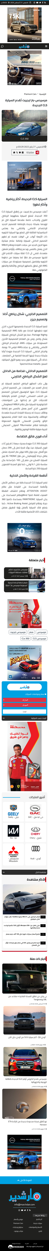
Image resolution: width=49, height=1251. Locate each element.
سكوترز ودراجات (18, 1227)
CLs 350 (25, 638)
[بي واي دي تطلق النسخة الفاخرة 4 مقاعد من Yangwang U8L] (24, 979)
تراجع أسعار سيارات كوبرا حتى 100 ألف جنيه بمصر (23, 934)
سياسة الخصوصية (16, 1243)
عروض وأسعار (18, 1219)
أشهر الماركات (37, 797)
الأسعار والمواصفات (35, 1227)
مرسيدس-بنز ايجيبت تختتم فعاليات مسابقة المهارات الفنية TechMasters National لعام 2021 (17, 571)
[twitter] (40, 2)
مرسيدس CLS (39, 638)
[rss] (45, 2)
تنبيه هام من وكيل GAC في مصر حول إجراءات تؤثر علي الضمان (23, 944)
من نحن (35, 1243)
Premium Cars (30, 94)
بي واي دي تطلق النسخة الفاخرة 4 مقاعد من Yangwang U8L (27, 998)
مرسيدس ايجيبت (18, 632)
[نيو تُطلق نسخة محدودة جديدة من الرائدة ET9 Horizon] (24, 1104)
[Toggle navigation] (46, 46)
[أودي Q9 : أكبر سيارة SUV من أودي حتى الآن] (24, 1020)
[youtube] (37, 2)
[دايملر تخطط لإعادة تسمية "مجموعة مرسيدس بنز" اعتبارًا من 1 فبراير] (37, 586)
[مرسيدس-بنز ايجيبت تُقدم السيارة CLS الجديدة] (20, 152)
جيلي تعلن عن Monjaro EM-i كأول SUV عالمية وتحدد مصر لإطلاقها (22, 926)
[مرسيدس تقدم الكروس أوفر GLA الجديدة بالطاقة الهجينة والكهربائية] (25, 1061)
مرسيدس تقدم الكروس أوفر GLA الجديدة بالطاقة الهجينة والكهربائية (26, 1080)
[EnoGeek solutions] (16, 1246)
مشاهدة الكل (40, 872)
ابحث (24, 711)
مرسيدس (41, 632)
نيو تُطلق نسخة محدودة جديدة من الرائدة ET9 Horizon (27, 1123)
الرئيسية (42, 94)
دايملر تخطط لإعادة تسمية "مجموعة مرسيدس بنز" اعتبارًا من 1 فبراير (17, 584)
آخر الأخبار (39, 1219)
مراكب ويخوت (18, 1231)
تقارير (40, 1231)
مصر (31, 632)
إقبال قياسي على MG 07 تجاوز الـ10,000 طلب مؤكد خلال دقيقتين (22, 918)
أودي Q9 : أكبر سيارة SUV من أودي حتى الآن (27, 1037)
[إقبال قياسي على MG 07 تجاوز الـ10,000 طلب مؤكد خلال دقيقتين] (24, 899)
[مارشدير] (24, 46)
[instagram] (34, 2)
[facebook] (42, 2)
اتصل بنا (27, 1243)
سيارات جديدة (37, 1223)
